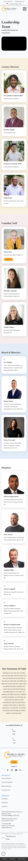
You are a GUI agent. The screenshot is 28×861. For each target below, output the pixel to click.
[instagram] (12, 770)
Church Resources (6, 778)
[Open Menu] (25, 9)
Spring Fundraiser (6, 786)
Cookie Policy (12, 859)
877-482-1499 (11, 825)
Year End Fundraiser (6, 782)
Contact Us (4, 806)
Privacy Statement (22, 859)
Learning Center (5, 790)
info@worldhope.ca (19, 1)
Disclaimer (4, 859)
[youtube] (16, 770)
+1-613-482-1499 (6, 823)
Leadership (4, 798)
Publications (4, 802)
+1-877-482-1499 (8, 1)
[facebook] (7, 770)
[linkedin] (20, 770)
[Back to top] (3, 854)
